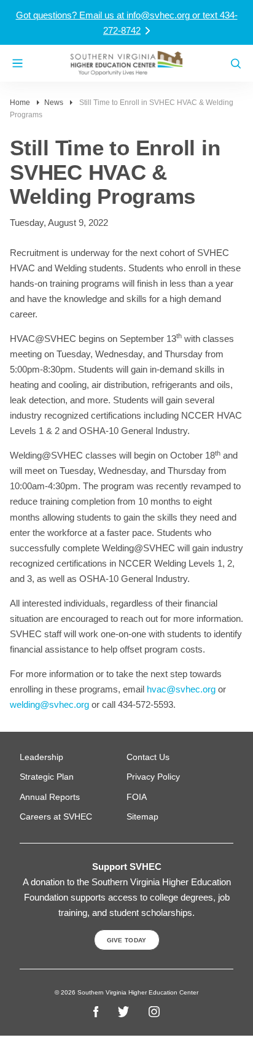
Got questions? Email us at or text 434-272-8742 (127, 23)
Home (20, 102)
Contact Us (147, 757)
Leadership (41, 757)
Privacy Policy (153, 776)
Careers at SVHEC (56, 816)
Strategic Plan (47, 776)
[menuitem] (73, 757)
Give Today (127, 940)
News (53, 102)
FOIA (136, 797)
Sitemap (142, 816)
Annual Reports (50, 797)
